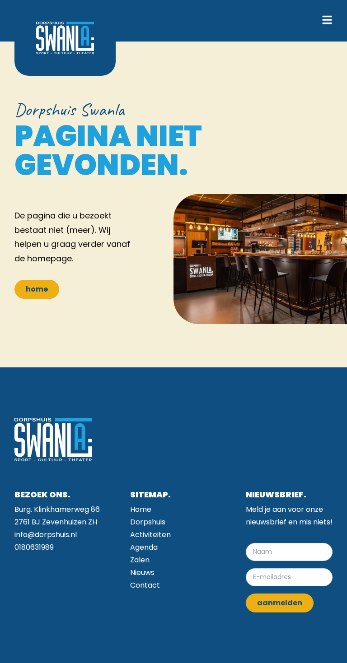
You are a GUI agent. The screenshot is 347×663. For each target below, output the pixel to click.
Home (140, 509)
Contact (145, 585)
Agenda (144, 547)
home (37, 289)
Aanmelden (279, 603)
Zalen (140, 560)
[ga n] (65, 38)
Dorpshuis (147, 522)
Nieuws (142, 572)
